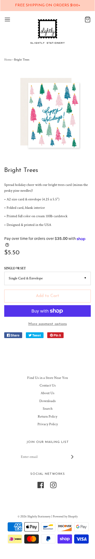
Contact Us (48, 385)
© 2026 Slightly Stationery (34, 516)
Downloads (47, 401)
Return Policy (47, 416)
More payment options (47, 324)
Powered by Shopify (65, 516)
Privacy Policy (47, 424)
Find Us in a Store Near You (47, 377)
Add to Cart (47, 296)
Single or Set (15, 268)
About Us (47, 393)
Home (8, 60)
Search (48, 408)
